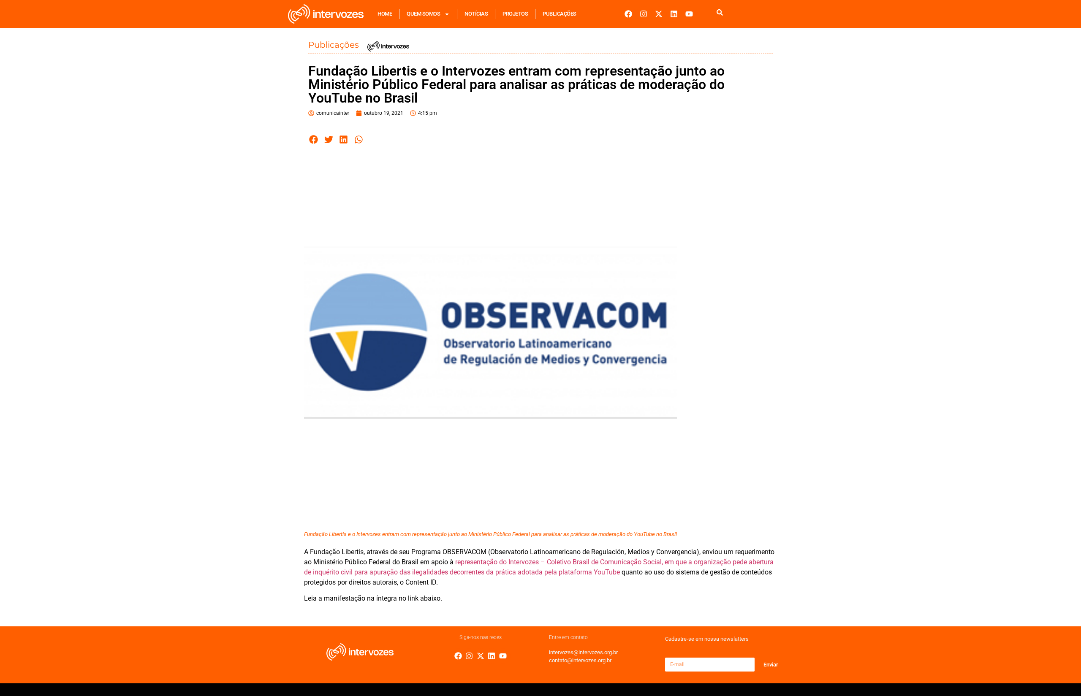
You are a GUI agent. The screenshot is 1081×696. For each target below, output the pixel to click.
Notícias (476, 14)
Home (385, 14)
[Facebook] (628, 14)
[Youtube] (689, 14)
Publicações (559, 14)
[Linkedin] (674, 14)
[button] (313, 139)
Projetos (515, 14)
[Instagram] (643, 14)
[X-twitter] (658, 14)
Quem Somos (423, 14)
